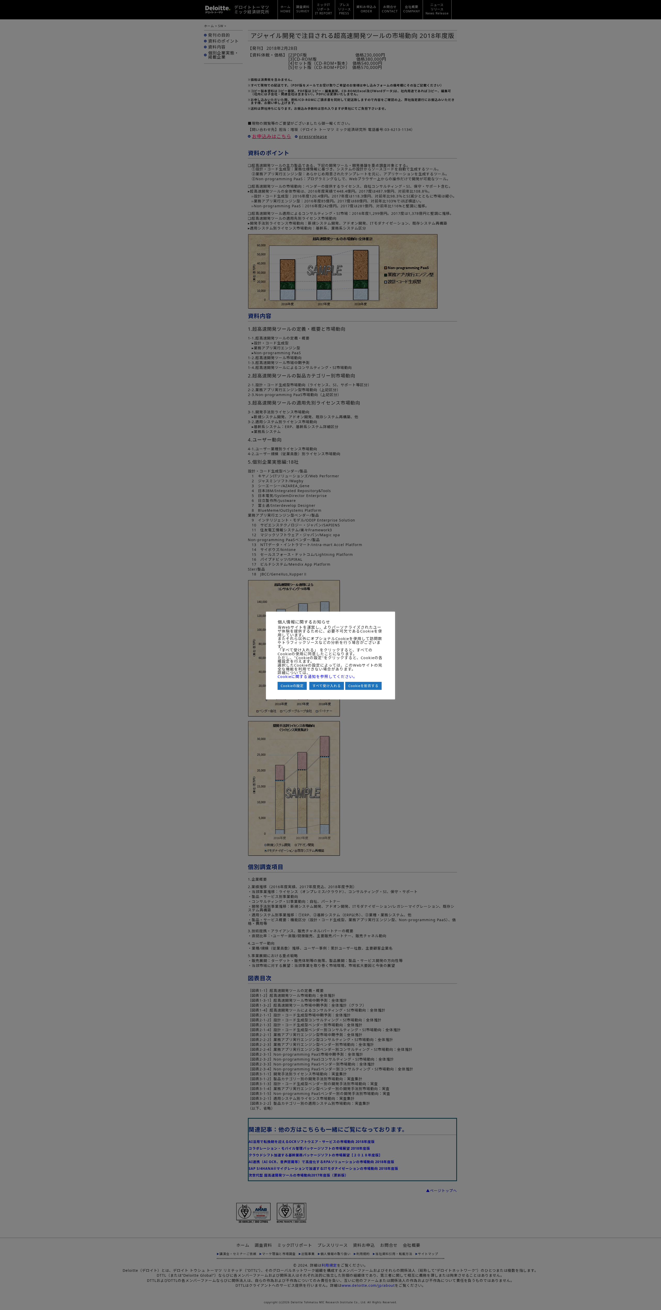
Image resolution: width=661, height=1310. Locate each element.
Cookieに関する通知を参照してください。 (317, 676)
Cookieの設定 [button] (292, 685)
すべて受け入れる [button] (326, 685)
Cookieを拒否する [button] (363, 685)
